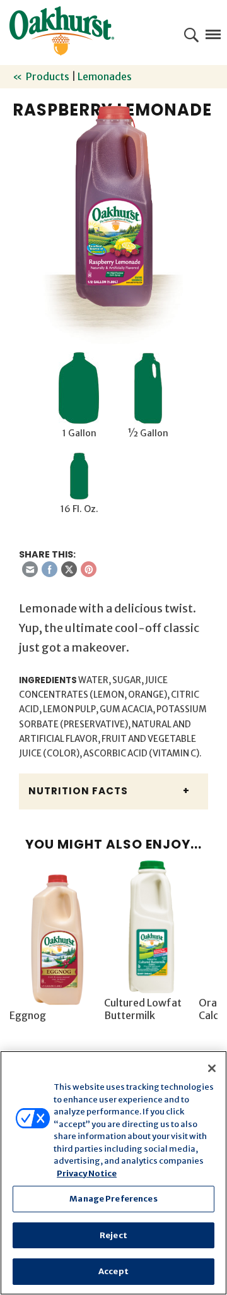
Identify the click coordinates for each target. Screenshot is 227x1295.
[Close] (212, 1068)
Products (47, 76)
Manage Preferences (113, 1198)
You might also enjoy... (113, 844)
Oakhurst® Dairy (61, 31)
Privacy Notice (87, 1173)
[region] (113, 1173)
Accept (113, 1271)
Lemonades (105, 76)
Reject (113, 1235)
